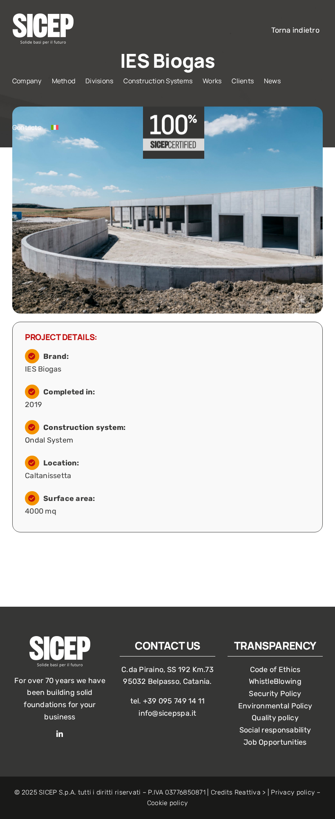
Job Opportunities (275, 742)
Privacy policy (293, 792)
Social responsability (275, 730)
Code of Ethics (275, 669)
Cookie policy (167, 803)
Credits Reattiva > (238, 792)
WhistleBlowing (275, 681)
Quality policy (275, 717)
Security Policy (275, 693)
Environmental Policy (275, 705)
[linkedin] (59, 733)
